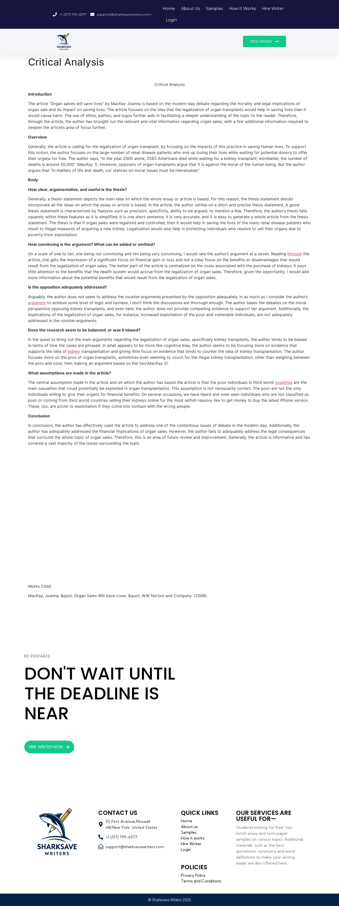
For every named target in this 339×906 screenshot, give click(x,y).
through (294, 253)
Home (169, 8)
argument (37, 302)
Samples (214, 8)
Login (171, 20)
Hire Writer (273, 8)
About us (190, 8)
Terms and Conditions (201, 880)
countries (283, 382)
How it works (242, 8)
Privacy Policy (193, 875)
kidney (74, 351)
